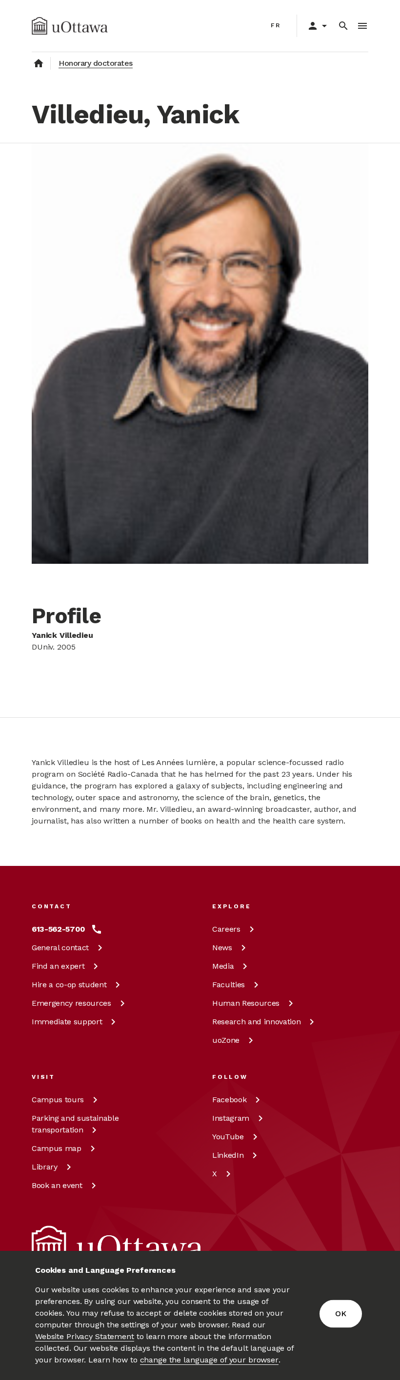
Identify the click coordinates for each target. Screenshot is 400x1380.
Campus (58, 1099)
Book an (57, 1185)
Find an (58, 966)
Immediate (67, 1021)
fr (276, 25)
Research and (256, 1021)
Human (246, 1003)
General (60, 947)
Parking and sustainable (75, 1123)
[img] (70, 26)
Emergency (71, 1003)
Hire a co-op (69, 984)
